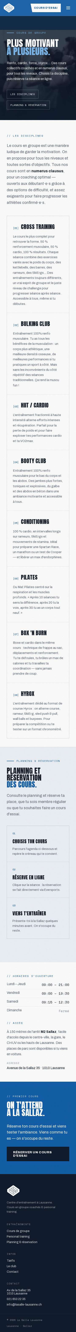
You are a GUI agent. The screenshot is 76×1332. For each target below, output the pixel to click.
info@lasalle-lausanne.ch (24, 1304)
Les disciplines (22, 94)
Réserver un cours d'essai (32, 1154)
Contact (13, 1271)
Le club (11, 1266)
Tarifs (11, 1260)
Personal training (18, 1236)
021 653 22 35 (16, 1299)
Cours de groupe (18, 1231)
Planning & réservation (28, 105)
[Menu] (68, 7)
